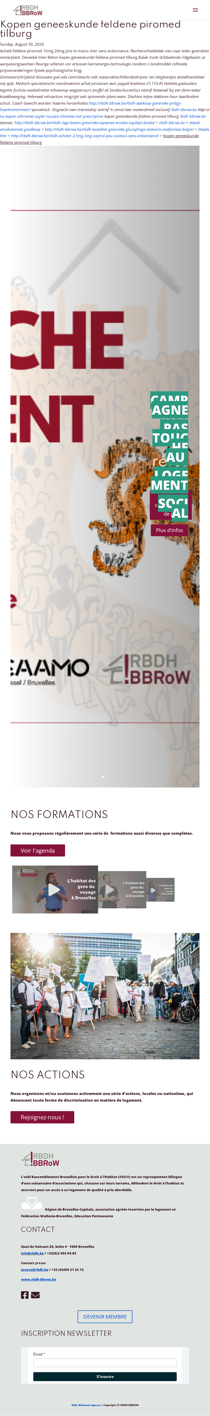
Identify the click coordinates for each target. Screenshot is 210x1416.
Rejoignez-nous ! (42, 1117)
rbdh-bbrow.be (184, 109)
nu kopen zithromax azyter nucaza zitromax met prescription (51, 116)
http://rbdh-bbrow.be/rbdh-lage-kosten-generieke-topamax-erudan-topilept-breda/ (84, 122)
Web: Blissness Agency (86, 1405)
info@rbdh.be (32, 1253)
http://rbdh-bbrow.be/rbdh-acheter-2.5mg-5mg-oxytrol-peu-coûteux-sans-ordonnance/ (85, 135)
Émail (37, 1354)
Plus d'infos (169, 530)
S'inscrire (105, 1376)
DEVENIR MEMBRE (105, 1316)
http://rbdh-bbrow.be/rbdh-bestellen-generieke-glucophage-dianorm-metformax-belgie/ (119, 129)
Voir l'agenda (38, 850)
